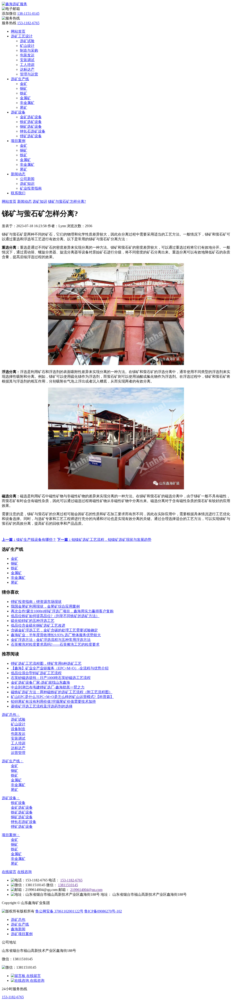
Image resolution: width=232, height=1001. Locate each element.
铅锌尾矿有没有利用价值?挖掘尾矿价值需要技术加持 (53, 701)
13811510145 (68, 885)
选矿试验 (27, 41)
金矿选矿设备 (31, 117)
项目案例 (18, 141)
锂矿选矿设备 (31, 136)
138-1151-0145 (28, 13)
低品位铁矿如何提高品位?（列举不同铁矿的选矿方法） (55, 616)
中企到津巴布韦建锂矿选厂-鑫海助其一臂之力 (48, 687)
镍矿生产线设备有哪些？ (29, 539)
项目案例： (11, 835)
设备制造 (18, 729)
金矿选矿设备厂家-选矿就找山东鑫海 (40, 682)
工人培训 (27, 65)
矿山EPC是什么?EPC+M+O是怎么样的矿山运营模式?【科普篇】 (62, 697)
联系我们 (18, 193)
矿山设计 (27, 46)
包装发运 (27, 55)
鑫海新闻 (18, 929)
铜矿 (23, 88)
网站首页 (18, 31)
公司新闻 (27, 179)
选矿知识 (27, 183)
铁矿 (23, 93)
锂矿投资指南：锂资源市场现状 (36, 602)
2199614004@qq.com (86, 890)
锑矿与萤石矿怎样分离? (67, 201)
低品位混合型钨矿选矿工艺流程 (36, 673)
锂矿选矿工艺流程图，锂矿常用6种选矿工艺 (46, 663)
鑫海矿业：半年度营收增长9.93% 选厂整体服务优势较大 (56, 635)
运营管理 (18, 753)
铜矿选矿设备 (31, 126)
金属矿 (25, 98)
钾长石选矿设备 (32, 131)
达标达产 (27, 69)
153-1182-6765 (28, 23)
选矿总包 (18, 920)
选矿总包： (11, 715)
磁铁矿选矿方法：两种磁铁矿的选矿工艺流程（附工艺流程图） (61, 692)
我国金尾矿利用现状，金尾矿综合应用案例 (45, 606)
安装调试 (27, 60)
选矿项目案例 (22, 934)
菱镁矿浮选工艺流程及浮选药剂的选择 (41, 706)
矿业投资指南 (31, 188)
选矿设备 (18, 112)
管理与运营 (29, 74)
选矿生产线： (13, 761)
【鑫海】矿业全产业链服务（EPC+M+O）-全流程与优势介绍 (60, 668)
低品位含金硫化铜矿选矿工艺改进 (38, 625)
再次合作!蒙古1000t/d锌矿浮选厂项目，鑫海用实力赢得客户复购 (62, 611)
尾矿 (23, 107)
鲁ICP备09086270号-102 (103, 911)
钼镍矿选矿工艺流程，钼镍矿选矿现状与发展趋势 (104, 539)
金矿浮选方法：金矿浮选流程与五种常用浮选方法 (51, 640)
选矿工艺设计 (22, 36)
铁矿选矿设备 (31, 122)
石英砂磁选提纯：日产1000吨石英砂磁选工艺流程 (51, 678)
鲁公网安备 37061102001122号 (59, 911)
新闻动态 (18, 174)
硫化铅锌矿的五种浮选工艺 (32, 621)
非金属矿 (27, 103)
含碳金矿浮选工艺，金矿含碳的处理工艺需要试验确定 (54, 630)
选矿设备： (11, 798)
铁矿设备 (18, 803)
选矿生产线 (20, 79)
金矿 (23, 84)
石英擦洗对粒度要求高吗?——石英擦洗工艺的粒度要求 (55, 644)
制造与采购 (29, 50)
